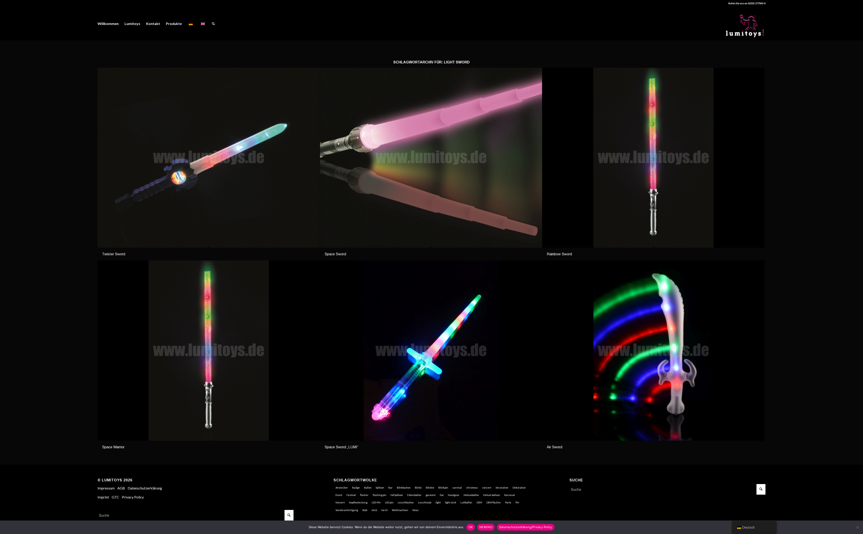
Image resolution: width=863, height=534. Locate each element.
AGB (121, 488)
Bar (390, 487)
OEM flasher (493, 502)
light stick (450, 502)
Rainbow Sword (559, 254)
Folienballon (414, 495)
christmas (472, 487)
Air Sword (554, 447)
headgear (453, 495)
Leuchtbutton (406, 502)
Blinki (418, 487)
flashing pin (379, 495)
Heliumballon (471, 495)
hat (442, 495)
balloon (380, 487)
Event (339, 495)
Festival (351, 495)
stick (374, 510)
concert (486, 487)
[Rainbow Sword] (653, 158)
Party (508, 502)
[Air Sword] (653, 350)
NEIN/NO (485, 527)
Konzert (340, 502)
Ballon (367, 487)
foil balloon (397, 495)
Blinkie (430, 487)
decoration (502, 487)
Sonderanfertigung (347, 510)
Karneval (509, 495)
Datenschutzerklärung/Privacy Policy (525, 527)
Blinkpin (443, 487)
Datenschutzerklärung (145, 488)
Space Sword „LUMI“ (341, 447)
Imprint (103, 497)
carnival (457, 487)
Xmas (415, 510)
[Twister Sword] (209, 158)
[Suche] (213, 23)
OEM (479, 502)
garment (431, 495)
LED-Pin (376, 502)
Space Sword (335, 254)
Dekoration (519, 487)
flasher (364, 495)
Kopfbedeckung (358, 502)
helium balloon (491, 495)
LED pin (389, 502)
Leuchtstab (424, 502)
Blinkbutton (404, 487)
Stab (364, 510)
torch (384, 510)
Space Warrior (113, 447)
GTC (115, 497)
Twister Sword (113, 254)
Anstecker (342, 487)
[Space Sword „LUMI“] (431, 350)
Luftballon (466, 502)
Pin (517, 502)
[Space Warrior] (209, 350)
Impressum (106, 488)
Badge (356, 487)
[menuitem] (108, 23)
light (438, 502)
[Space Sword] (431, 158)
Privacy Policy (133, 497)
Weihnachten (400, 510)
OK (471, 527)
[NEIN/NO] (857, 527)
